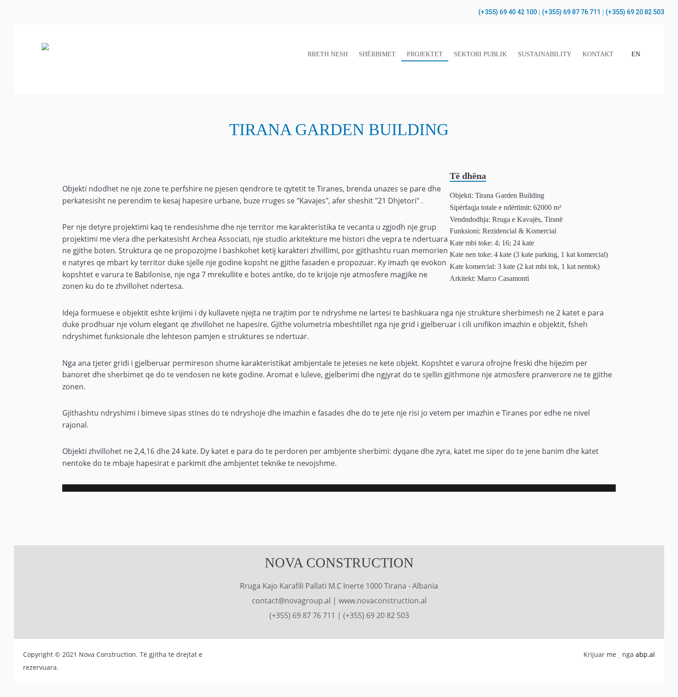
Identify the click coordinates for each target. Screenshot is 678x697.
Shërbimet (377, 54)
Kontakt (598, 54)
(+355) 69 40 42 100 (507, 12)
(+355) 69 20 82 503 (635, 12)
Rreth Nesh (328, 54)
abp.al (645, 654)
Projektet (425, 54)
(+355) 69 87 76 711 (571, 12)
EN (635, 54)
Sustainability (544, 54)
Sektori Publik (480, 54)
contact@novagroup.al (291, 601)
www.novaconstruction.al (383, 601)
